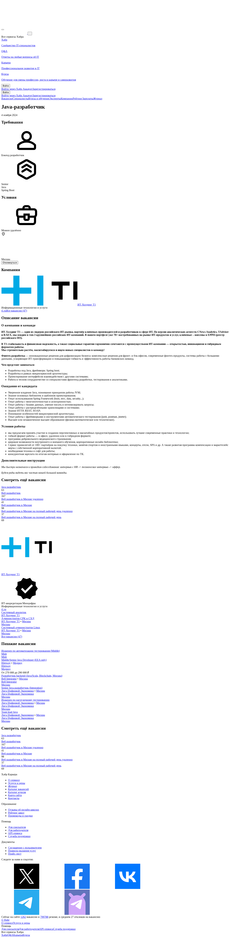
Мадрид (17, 663)
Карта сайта (15, 795)
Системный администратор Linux (20, 627)
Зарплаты (87, 98)
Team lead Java (9, 712)
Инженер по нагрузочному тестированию (25, 699)
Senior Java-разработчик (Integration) (21, 687)
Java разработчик (11, 487)
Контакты (13, 798)
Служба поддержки (19, 836)
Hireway (6, 663)
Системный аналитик (13, 612)
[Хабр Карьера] (14, 33)
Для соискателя (17, 827)
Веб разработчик (11, 493)
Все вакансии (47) (16, 310)
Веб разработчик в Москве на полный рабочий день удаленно (37, 511)
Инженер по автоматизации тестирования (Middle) (30, 650)
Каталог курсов (17, 792)
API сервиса (15, 833)
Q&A (10, 935)
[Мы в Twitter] (26, 888)
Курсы (26, 935)
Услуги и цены (16, 783)
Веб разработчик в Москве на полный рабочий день (31, 517)
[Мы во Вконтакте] (127, 888)
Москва (26, 621)
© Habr (5, 920)
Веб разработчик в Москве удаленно (22, 499)
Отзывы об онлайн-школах (23, 809)
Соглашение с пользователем (25, 847)
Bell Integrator (9, 678)
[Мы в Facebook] (77, 888)
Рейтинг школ (16, 812)
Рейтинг (77, 98)
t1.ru (3, 310)
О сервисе (14, 780)
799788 (44, 916)
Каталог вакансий (18, 789)
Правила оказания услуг (22, 850)
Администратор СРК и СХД (17, 618)
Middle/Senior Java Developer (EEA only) (24, 659)
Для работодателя (18, 830)
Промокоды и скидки (20, 815)
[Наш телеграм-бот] (77, 913)
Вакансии (7, 98)
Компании (67, 98)
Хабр (4, 935)
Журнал (97, 98)
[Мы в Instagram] (178, 888)
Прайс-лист (14, 853)
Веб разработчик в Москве (16, 505)
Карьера (18, 935)
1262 (23, 916)
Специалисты (20, 98)
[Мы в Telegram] (26, 913)
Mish (4, 653)
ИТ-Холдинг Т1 (86, 304)
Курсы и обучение (38, 98)
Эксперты (55, 98)
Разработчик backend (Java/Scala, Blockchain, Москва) (31, 675)
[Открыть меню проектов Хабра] (2, 29)
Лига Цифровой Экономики (17, 690)
